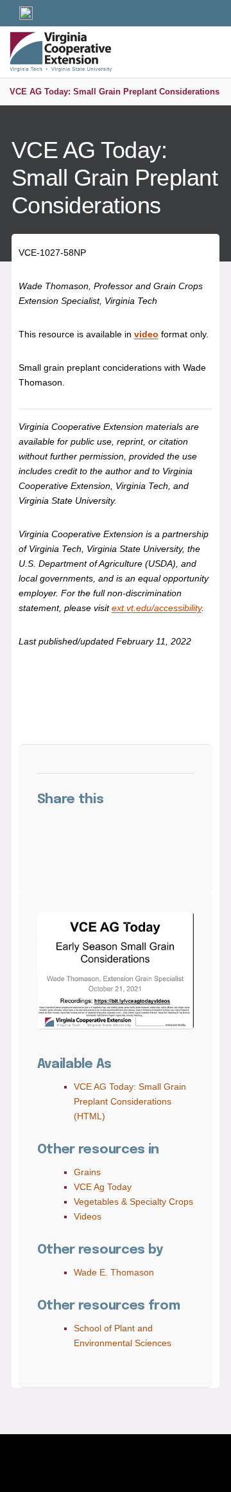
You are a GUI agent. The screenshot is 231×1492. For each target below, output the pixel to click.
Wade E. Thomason (114, 1272)
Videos (87, 1216)
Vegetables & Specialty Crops (133, 1201)
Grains (87, 1172)
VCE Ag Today (103, 1187)
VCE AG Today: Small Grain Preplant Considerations (114, 91)
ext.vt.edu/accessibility (156, 608)
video (146, 334)
